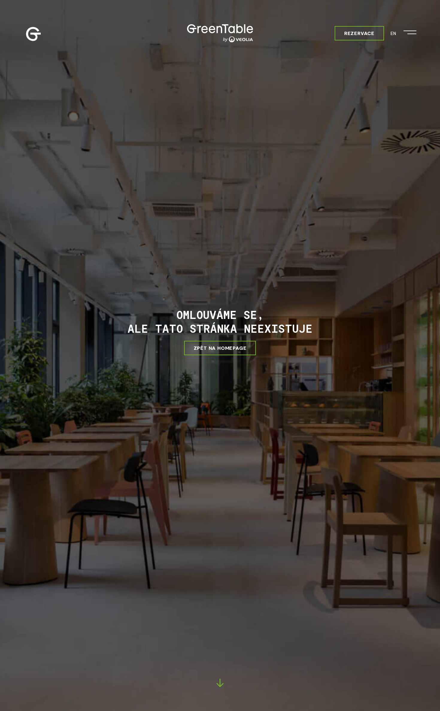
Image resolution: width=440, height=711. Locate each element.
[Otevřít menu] (409, 31)
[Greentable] (220, 33)
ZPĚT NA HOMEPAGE (220, 348)
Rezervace (359, 33)
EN (393, 33)
